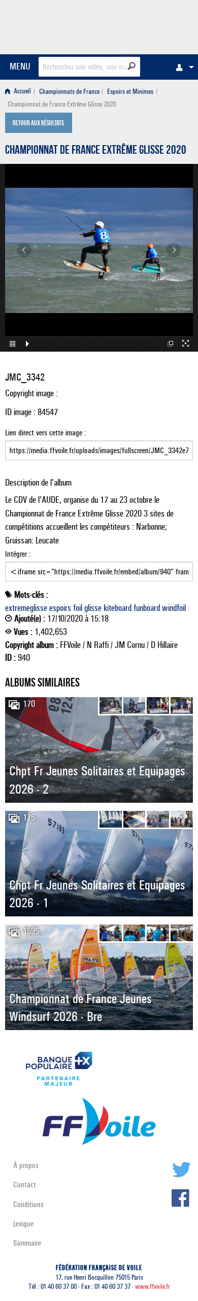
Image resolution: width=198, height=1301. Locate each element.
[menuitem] (182, 67)
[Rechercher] (132, 66)
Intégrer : (18, 554)
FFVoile (145, 25)
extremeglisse (26, 608)
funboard (147, 608)
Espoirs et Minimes (130, 91)
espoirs (60, 608)
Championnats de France (69, 91)
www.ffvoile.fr (152, 1286)
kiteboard (117, 608)
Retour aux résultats (38, 123)
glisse (93, 608)
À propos (26, 1165)
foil (77, 608)
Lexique (23, 1223)
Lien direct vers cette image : (45, 432)
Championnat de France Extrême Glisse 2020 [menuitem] (62, 104)
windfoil (174, 608)
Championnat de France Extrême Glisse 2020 (95, 151)
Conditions (28, 1204)
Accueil (21, 91)
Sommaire (27, 1243)
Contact (24, 1184)
